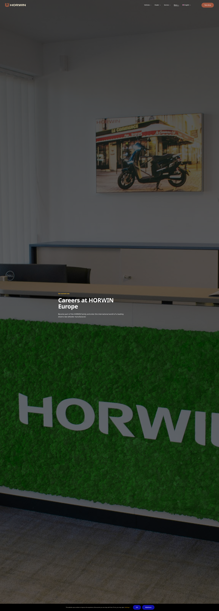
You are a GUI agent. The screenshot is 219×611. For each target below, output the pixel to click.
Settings (127, 607)
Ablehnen (148, 607)
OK (137, 607)
